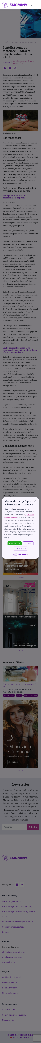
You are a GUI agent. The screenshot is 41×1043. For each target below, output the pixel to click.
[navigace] (36, 4)
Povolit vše (14, 543)
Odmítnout (20, 548)
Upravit (28, 543)
